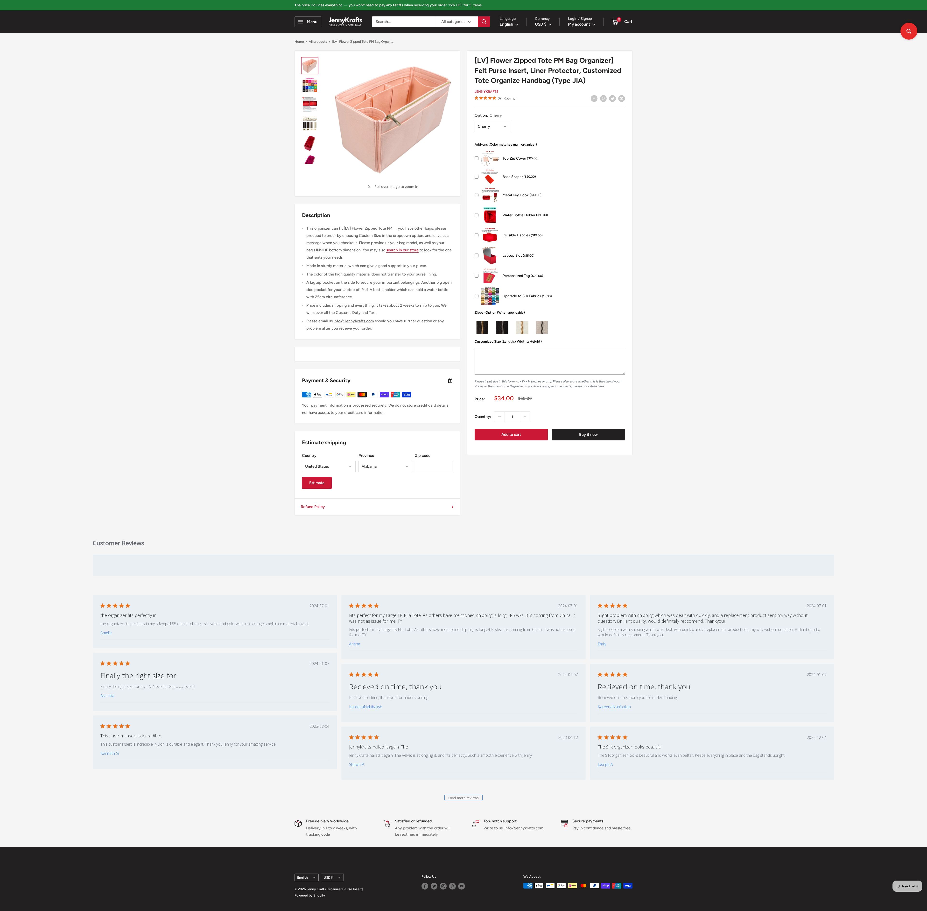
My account (579, 24)
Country (309, 455)
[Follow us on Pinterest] (452, 886)
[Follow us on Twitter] (434, 886)
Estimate (316, 482)
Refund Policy (313, 506)
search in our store (402, 250)
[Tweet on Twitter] (612, 98)
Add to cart (511, 434)
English (302, 877)
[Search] (484, 21)
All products (318, 42)
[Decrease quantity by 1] (499, 417)
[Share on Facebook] (594, 98)
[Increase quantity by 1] (525, 417)
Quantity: (483, 416)
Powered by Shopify (310, 895)
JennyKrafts (487, 92)
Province (366, 455)
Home (299, 42)
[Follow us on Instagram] (443, 886)
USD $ (328, 877)
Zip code (422, 455)
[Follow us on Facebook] (424, 886)
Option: (488, 115)
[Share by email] (621, 98)
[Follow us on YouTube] (461, 886)
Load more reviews (463, 798)
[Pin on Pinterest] (603, 98)
